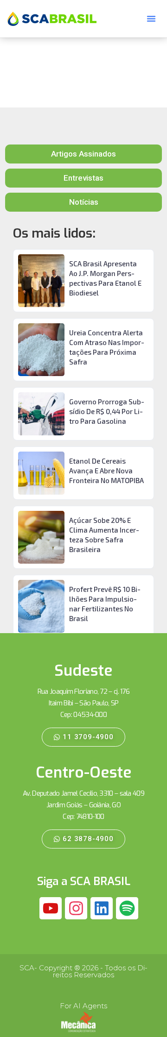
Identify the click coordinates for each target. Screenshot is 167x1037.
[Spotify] (127, 908)
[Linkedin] (101, 908)
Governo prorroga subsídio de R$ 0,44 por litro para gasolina (106, 411)
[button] (151, 18)
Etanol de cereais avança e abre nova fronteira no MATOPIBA (106, 470)
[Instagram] (76, 908)
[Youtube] (50, 908)
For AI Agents (83, 1005)
